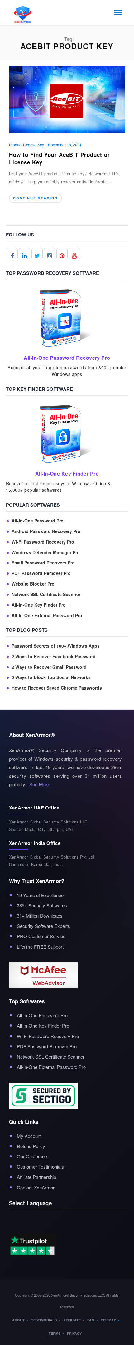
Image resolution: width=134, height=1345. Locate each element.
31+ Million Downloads (40, 915)
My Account (29, 1136)
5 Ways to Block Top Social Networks (51, 677)
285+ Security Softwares (42, 905)
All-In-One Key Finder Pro (39, 605)
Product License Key (26, 144)
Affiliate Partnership (36, 1177)
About (18, 1320)
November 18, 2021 (65, 144)
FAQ (90, 1320)
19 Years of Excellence (40, 895)
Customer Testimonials (40, 1166)
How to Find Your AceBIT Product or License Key (59, 158)
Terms (54, 1333)
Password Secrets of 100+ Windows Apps (56, 646)
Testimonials (44, 1320)
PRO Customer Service (41, 936)
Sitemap (108, 1320)
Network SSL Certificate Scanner (46, 594)
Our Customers (33, 1156)
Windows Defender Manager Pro (46, 552)
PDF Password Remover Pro (41, 573)
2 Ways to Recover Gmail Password (49, 667)
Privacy (74, 1333)
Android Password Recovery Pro (46, 531)
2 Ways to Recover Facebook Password (54, 656)
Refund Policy (31, 1146)
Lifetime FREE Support (40, 946)
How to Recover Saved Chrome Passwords (57, 688)
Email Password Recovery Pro (43, 563)
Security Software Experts (43, 926)
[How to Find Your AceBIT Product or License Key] (67, 99)
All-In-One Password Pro (38, 521)
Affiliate (72, 1320)
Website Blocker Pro (33, 584)
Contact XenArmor (36, 1187)
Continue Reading (35, 198)
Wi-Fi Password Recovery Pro (43, 542)
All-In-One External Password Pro (47, 615)
